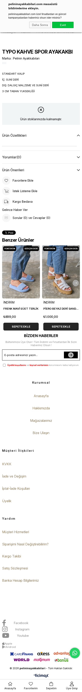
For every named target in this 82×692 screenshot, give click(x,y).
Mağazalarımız (41, 420)
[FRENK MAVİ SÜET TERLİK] (21, 271)
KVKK (6, 464)
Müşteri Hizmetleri (15, 532)
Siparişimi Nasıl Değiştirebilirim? (25, 544)
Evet (63, 25)
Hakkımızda (41, 408)
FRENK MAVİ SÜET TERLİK (20, 308)
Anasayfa (41, 396)
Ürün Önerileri (13, 170)
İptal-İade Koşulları (16, 488)
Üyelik (6, 501)
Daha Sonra (40, 25)
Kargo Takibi (11, 556)
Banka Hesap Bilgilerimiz (20, 580)
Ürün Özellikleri (14, 135)
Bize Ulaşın (41, 433)
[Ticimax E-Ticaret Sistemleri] (41, 676)
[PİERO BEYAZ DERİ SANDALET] (61, 271)
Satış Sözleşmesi (15, 568)
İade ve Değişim (14, 476)
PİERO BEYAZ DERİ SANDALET (61, 308)
